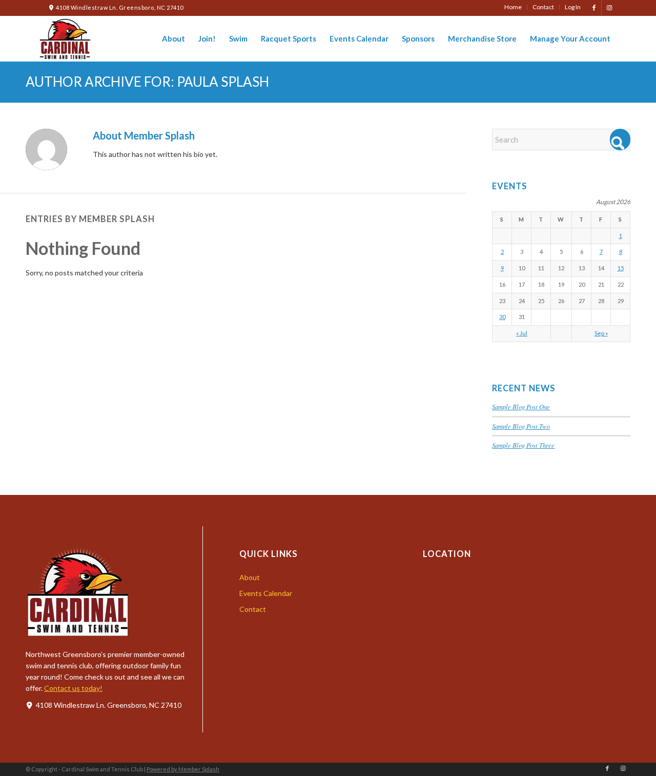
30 (502, 316)
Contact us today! (73, 688)
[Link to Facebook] (593, 7)
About (249, 577)
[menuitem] (513, 7)
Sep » (601, 333)
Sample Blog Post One (521, 406)
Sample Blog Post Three (523, 445)
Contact (252, 609)
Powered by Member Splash (183, 769)
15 (621, 268)
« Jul (521, 333)
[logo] (64, 38)
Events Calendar (265, 593)
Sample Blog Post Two (521, 426)
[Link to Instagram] (609, 7)
